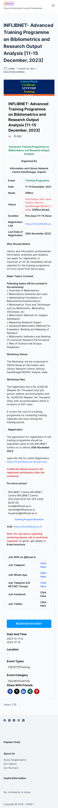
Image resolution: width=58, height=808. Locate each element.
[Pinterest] (18, 720)
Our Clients (10, 763)
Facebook (10, 691)
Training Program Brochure (29, 519)
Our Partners (11, 767)
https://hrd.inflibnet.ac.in (28, 526)
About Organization (15, 759)
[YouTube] (23, 720)
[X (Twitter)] (9, 720)
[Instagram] (14, 720)
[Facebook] (5, 720)
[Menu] (53, 5)
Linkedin (23, 691)
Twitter (16, 691)
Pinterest (36, 691)
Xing (30, 691)
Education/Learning (14, 72)
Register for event (29, 623)
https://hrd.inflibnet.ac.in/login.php (27, 461)
